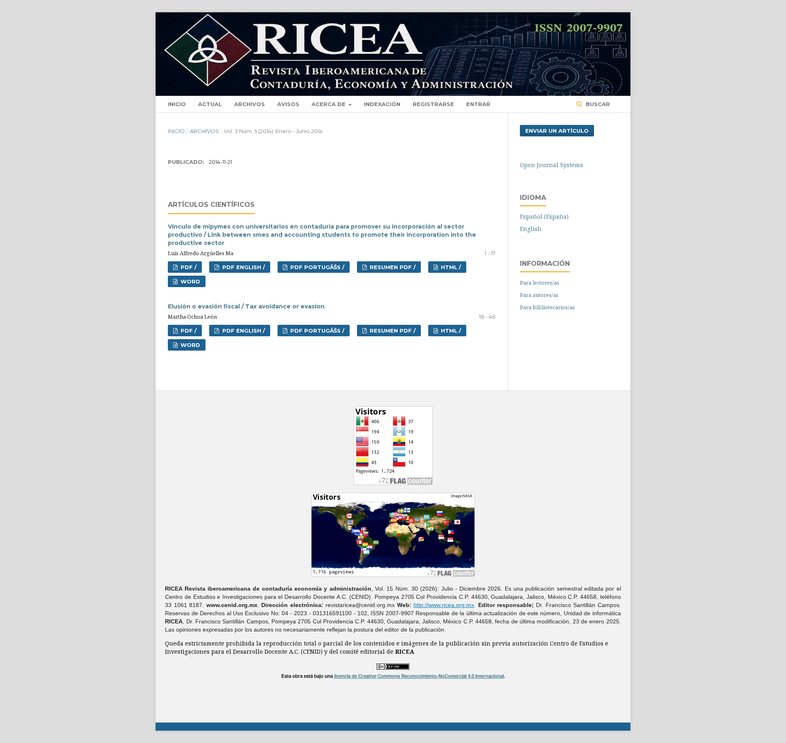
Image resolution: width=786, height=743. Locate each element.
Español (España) (544, 216)
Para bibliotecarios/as (547, 307)
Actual (210, 104)
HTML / (450, 267)
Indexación (382, 104)
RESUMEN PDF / (392, 267)
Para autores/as (539, 295)
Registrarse (433, 104)
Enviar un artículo (557, 130)
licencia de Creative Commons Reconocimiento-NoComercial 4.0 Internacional (419, 676)
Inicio (177, 104)
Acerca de (329, 104)
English (531, 229)
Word (189, 281)
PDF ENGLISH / (243, 267)
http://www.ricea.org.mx (443, 605)
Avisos (288, 104)
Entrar (478, 104)
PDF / (187, 267)
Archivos (249, 104)
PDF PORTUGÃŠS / (316, 267)
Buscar (597, 104)
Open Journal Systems (551, 165)
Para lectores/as (539, 282)
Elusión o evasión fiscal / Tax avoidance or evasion (246, 306)
